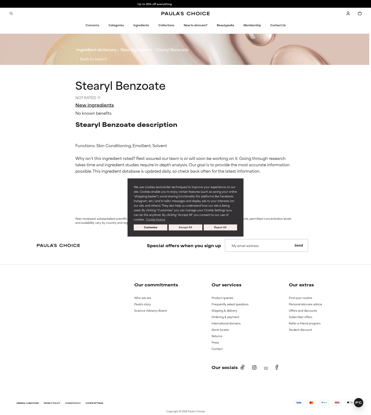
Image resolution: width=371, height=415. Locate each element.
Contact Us (278, 25)
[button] (358, 402)
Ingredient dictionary (97, 49)
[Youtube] (266, 367)
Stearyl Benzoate (172, 49)
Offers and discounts (303, 310)
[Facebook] (277, 367)
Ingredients (141, 25)
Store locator (220, 329)
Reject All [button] (220, 227)
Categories (116, 25)
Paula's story (142, 304)
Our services (226, 284)
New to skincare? (195, 25)
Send (298, 245)
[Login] (348, 13)
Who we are (142, 297)
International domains (226, 323)
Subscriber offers (300, 317)
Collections (166, 25)
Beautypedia (225, 25)
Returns (217, 336)
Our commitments (156, 284)
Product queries (222, 297)
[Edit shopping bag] (360, 13)
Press (215, 342)
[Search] (11, 13)
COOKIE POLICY (73, 403)
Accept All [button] (185, 227)
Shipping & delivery (224, 310)
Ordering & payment (225, 317)
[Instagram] (254, 367)
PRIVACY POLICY (52, 403)
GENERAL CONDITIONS (27, 403)
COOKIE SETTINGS (94, 403)
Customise (150, 227)
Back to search (93, 58)
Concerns (92, 25)
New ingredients (136, 49)
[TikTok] (242, 367)
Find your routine (300, 297)
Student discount (300, 329)
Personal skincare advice (305, 304)
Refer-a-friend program (305, 323)
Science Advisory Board (150, 310)
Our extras (301, 284)
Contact (217, 348)
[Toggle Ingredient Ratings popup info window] (98, 97)
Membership (252, 25)
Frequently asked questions (230, 304)
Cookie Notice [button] (155, 219)
